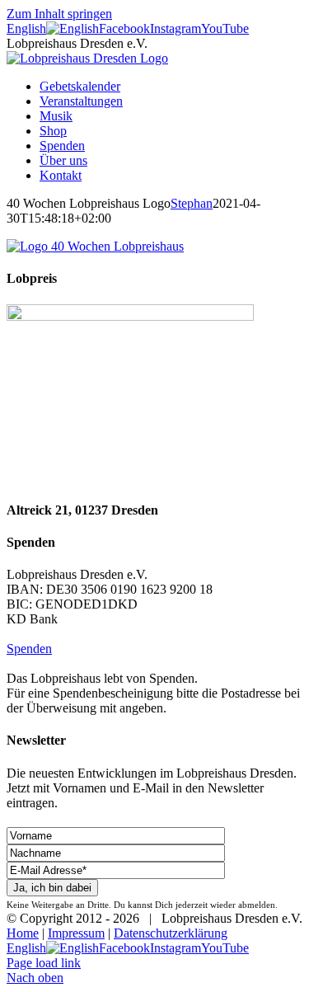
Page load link (44, 963)
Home (23, 933)
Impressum (76, 933)
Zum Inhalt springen (59, 14)
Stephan (192, 203)
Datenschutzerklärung (170, 933)
